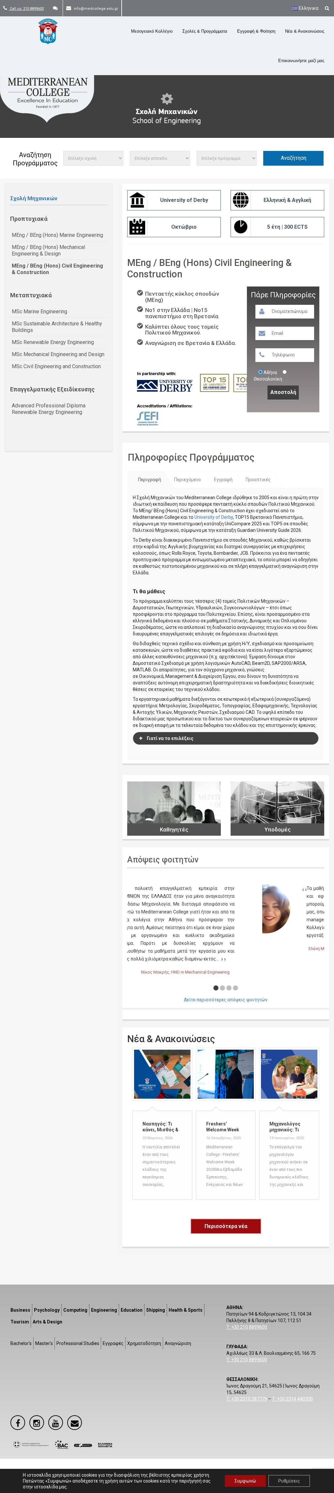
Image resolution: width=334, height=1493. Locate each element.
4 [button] (235, 988)
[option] (225, 919)
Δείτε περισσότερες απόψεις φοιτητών (225, 999)
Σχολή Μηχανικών (33, 198)
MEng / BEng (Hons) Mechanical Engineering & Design (48, 250)
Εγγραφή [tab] (223, 479)
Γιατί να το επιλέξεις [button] (170, 738)
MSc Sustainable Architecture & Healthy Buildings (57, 326)
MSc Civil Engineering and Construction (56, 366)
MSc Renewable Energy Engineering (53, 342)
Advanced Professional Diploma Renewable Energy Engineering (48, 408)
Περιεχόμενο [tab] (187, 479)
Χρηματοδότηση (144, 1343)
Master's (44, 1343)
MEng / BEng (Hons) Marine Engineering (57, 235)
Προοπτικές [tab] (258, 479)
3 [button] (229, 988)
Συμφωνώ (245, 1481)
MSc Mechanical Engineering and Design (58, 354)
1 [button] (216, 988)
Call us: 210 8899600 (26, 9)
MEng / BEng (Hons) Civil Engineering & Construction (57, 269)
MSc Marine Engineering (39, 311)
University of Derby (213, 517)
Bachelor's (21, 1343)
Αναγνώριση (178, 1343)
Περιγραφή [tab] (149, 479)
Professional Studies (77, 1343)
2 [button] (222, 988)
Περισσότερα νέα (226, 1226)
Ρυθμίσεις (289, 1481)
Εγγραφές (113, 1343)
